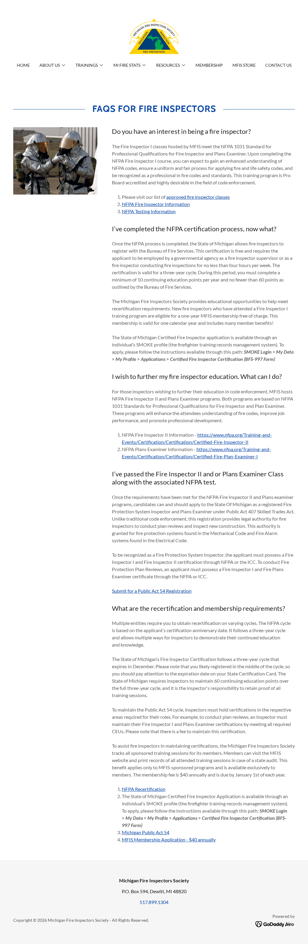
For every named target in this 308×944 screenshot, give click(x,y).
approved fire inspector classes (198, 197)
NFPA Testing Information (149, 211)
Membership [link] (209, 65)
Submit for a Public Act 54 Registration (152, 591)
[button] (52, 65)
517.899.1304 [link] (154, 902)
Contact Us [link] (278, 65)
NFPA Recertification (143, 789)
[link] (154, 35)
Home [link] (23, 65)
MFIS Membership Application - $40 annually (169, 839)
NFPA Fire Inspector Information (156, 204)
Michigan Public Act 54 (145, 832)
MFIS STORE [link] (244, 65)
